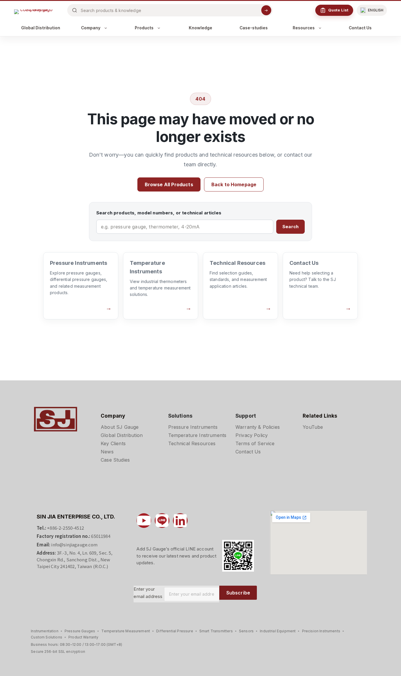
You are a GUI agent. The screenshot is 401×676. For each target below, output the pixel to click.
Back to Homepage (234, 184)
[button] (372, 10)
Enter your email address (148, 592)
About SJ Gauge (120, 427)
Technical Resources (192, 443)
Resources (304, 28)
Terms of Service (255, 443)
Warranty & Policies (257, 427)
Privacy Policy (251, 435)
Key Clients (113, 443)
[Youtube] (144, 520)
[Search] (266, 10)
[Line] (162, 520)
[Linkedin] (180, 520)
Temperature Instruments (197, 435)
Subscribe (238, 593)
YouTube (313, 427)
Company (90, 28)
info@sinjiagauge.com (74, 544)
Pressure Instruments (193, 427)
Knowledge (200, 28)
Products (144, 28)
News (107, 452)
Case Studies (115, 460)
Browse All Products (169, 184)
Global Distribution (40, 28)
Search (290, 226)
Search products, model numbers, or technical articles (158, 213)
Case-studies (254, 28)
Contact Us (360, 28)
